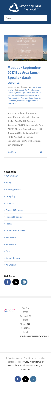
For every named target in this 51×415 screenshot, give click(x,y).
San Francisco (23, 98)
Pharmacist (12, 98)
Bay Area (28, 90)
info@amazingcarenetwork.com (34, 336)
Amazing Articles (13, 189)
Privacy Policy (29, 362)
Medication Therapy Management (21, 95)
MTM (37, 95)
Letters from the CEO (15, 230)
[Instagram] (24, 282)
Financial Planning (14, 217)
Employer (10, 203)
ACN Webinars (12, 176)
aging (21, 90)
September (12, 101)
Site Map (20, 365)
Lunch (28, 93)
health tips (20, 93)
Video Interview (13, 258)
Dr (14, 93)
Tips (8, 251)
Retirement (11, 244)
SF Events (21, 101)
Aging (8, 182)
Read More (12, 152)
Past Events (11, 237)
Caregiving (10, 196)
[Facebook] (7, 282)
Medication (36, 93)
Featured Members (14, 210)
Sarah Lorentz (35, 98)
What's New (11, 265)
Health (34, 87)
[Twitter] (15, 282)
